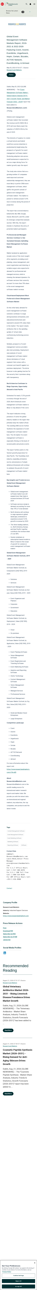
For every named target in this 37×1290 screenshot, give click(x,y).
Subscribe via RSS (9, 934)
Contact (9, 888)
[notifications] (30, 4)
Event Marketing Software (14, 838)
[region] (18, 1275)
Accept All (18, 1286)
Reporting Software (12, 845)
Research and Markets (14, 70)
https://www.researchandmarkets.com (16, 916)
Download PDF (8, 931)
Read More (8, 1030)
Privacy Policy (6, 1271)
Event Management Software (15, 834)
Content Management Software (15, 831)
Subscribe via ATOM (10, 937)
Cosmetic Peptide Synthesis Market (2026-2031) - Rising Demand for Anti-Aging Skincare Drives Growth (17, 1057)
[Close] (35, 1263)
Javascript (7, 940)
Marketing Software (12, 841)
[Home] (9, 4)
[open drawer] (34, 4)
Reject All (18, 1281)
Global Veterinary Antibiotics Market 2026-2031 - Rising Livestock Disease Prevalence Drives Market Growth (16, 993)
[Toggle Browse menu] (30, 11)
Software (23, 845)
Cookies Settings (18, 1275)
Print (4, 928)
